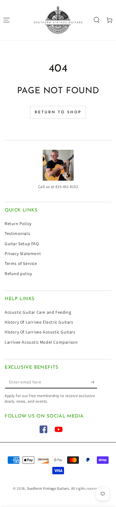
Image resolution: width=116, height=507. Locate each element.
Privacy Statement (23, 253)
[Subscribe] (93, 382)
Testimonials (17, 233)
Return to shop (58, 112)
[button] (96, 20)
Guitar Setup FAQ (22, 243)
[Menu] (6, 20)
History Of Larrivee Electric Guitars (39, 322)
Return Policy (18, 223)
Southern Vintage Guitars (48, 488)
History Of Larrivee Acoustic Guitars (40, 332)
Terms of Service (21, 263)
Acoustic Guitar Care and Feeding (38, 312)
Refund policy (18, 273)
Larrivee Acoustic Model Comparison (41, 342)
